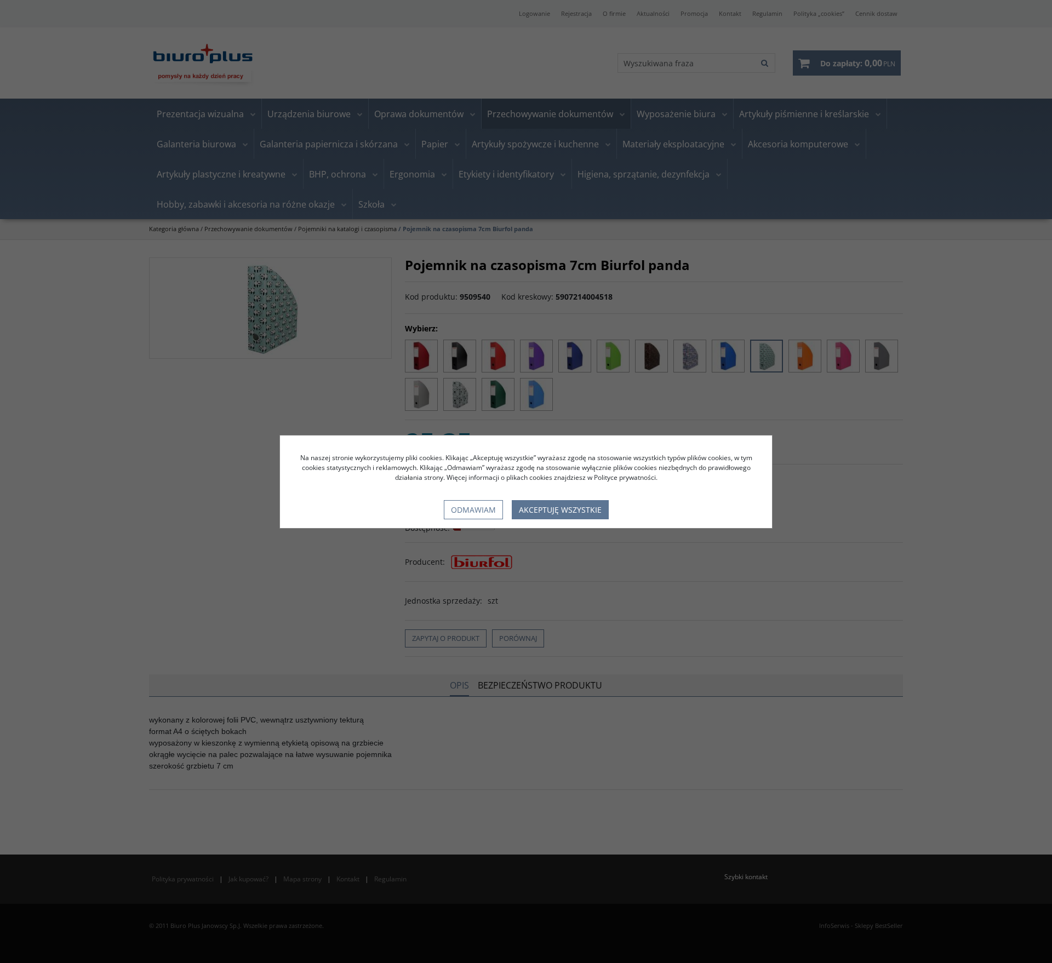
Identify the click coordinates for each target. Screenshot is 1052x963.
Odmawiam (473, 510)
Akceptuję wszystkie (560, 510)
